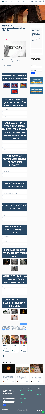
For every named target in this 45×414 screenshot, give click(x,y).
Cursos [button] (19, 1)
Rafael (5, 114)
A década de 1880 (6, 171)
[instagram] (35, 410)
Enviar (4, 404)
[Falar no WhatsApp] (43, 412)
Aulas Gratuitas (38, 394)
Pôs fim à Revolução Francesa (8, 190)
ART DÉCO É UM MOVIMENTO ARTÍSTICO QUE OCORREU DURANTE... (15, 160)
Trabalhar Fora (22, 402)
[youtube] (39, 410)
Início (12, 1)
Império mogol (6, 238)
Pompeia (5, 149)
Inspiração (21, 395)
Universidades (22, 394)
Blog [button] (15, 1)
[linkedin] (41, 410)
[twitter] (37, 410)
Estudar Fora (22, 401)
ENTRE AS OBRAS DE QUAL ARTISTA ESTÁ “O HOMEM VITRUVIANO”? (14, 102)
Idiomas (21, 391)
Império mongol (6, 241)
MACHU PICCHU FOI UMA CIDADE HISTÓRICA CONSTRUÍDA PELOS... (15, 279)
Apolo (5, 217)
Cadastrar (33, 73)
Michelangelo (6, 109)
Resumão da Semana (23, 398)
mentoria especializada (5, 329)
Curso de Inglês (30, 391)
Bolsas (21, 390)
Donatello (5, 116)
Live (28, 1)
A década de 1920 (6, 173)
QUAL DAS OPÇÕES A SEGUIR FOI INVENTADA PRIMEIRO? (14, 302)
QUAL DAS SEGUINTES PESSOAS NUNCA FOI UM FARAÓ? (15, 253)
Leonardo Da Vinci (6, 111)
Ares (4, 220)
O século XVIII (6, 168)
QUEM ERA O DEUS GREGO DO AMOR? (14, 207)
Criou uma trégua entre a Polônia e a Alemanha (10, 193)
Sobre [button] (36, 1)
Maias (4, 286)
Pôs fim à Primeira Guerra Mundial (9, 195)
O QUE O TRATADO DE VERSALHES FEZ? (14, 185)
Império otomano (6, 236)
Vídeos (32, 1)
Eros (4, 215)
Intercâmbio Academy (30, 393)
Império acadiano (6, 243)
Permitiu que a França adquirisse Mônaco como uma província (13, 198)
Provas (21, 393)
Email (4, 400)
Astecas (5, 293)
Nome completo (33, 65)
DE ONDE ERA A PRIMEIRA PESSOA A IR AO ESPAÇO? (14, 77)
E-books (37, 391)
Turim (4, 144)
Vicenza (5, 142)
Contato (40, 1)
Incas (4, 288)
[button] (21, 1)
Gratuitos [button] (24, 1)
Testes (21, 397)
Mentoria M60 (30, 390)
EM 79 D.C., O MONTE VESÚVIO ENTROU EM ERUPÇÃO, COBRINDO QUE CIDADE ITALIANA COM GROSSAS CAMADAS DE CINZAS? (14, 131)
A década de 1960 (6, 176)
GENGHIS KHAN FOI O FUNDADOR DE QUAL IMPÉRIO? (15, 229)
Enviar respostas (23, 323)
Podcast (37, 393)
